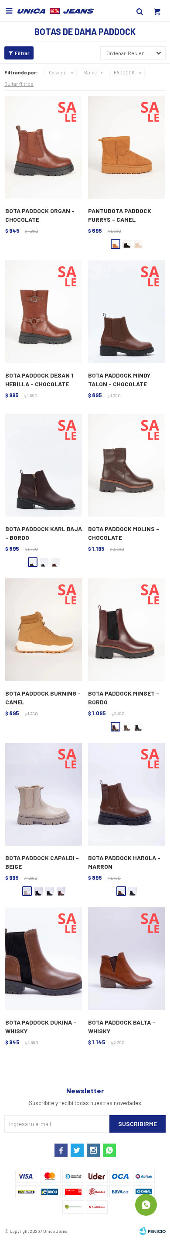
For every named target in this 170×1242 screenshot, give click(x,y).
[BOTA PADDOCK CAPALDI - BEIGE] (43, 794)
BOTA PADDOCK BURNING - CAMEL (43, 697)
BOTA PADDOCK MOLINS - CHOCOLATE (123, 533)
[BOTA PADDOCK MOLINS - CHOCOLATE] (126, 465)
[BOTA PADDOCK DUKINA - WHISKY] (43, 958)
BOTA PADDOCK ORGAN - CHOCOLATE (40, 215)
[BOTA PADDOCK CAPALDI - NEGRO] (49, 891)
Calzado (58, 72)
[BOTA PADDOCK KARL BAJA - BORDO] (43, 465)
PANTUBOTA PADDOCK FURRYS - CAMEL (119, 215)
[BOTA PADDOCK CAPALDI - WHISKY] (61, 891)
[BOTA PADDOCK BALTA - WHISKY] (126, 958)
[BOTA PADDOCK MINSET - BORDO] (126, 629)
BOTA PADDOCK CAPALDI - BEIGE (42, 862)
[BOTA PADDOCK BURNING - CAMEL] (43, 629)
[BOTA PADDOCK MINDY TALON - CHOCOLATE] (126, 311)
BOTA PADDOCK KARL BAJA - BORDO (43, 533)
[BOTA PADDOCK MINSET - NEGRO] (138, 726)
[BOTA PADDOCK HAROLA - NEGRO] (132, 891)
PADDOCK (124, 72)
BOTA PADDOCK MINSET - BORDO (123, 697)
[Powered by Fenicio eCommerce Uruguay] (152, 1231)
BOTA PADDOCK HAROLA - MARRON (124, 862)
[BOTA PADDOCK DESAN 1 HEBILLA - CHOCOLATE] (43, 311)
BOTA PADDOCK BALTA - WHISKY (121, 1026)
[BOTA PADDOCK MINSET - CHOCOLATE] (126, 726)
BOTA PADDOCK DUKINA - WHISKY (40, 1026)
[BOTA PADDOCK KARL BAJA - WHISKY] (55, 562)
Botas (90, 72)
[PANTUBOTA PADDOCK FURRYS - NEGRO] (126, 244)
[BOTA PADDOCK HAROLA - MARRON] (126, 794)
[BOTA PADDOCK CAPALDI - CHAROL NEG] (38, 891)
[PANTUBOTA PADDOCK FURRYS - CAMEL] (126, 147)
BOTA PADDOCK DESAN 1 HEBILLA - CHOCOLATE (39, 379)
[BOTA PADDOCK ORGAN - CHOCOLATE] (43, 147)
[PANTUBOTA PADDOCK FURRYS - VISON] (138, 244)
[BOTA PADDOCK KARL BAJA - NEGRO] (44, 562)
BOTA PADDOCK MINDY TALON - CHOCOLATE (119, 379)
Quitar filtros (19, 83)
